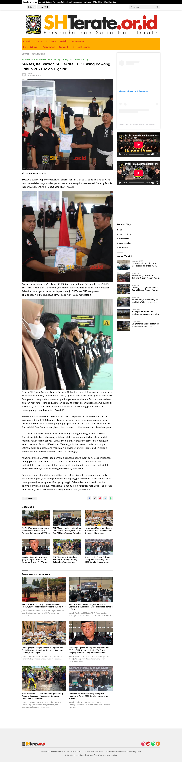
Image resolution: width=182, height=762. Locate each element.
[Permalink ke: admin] (24, 74)
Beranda (27, 41)
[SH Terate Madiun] (91, 24)
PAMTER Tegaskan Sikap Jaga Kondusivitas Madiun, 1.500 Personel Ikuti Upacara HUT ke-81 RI (35, 530)
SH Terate (50, 41)
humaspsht (124, 238)
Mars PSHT (43, 7)
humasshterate (126, 234)
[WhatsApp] (153, 744)
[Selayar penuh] (156, 154)
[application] (138, 144)
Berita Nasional (28, 59)
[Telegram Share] (105, 498)
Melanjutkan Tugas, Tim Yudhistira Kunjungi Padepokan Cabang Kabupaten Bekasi (146, 313)
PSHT (121, 229)
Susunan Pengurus (81, 47)
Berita (37, 41)
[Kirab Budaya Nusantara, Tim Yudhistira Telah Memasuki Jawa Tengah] (123, 302)
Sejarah (31, 7)
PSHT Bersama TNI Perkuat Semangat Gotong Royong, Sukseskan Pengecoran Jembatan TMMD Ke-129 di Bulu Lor (67, 559)
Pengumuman (49, 47)
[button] (157, 7)
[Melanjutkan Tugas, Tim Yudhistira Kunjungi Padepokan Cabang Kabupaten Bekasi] (123, 314)
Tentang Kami (77, 41)
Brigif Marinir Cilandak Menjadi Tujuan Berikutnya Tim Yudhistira (145, 325)
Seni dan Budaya (82, 59)
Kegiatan (60, 59)
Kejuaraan (69, 59)
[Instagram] (143, 744)
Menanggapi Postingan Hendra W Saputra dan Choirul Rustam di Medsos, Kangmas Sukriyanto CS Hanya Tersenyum (98, 530)
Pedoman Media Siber (116, 751)
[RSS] (158, 744)
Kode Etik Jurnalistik (95, 751)
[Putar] (120, 154)
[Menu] (23, 7)
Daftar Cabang (30, 47)
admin (29, 74)
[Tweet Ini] (95, 498)
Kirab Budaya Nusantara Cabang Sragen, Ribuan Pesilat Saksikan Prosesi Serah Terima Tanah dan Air (145, 276)
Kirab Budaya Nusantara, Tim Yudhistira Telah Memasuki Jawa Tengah (145, 300)
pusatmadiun (125, 243)
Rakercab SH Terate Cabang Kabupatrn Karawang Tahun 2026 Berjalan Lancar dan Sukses (97, 559)
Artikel (63, 41)
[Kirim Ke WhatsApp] (111, 498)
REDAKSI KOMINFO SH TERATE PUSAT (66, 751)
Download (63, 47)
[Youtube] (148, 744)
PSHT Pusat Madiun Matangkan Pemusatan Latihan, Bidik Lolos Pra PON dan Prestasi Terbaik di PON (67, 530)
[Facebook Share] (89, 498)
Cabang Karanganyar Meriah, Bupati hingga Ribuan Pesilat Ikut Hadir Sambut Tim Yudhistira (145, 288)
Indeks (44, 751)
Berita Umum (41, 59)
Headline (52, 59)
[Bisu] (152, 154)
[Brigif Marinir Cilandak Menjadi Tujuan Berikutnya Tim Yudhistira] (123, 326)
